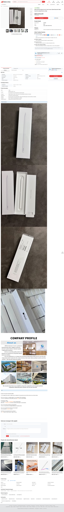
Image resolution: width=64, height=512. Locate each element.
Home (1, 6)
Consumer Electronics (5, 6)
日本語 (41, 506)
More (1, 502)
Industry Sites (37, 505)
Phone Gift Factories (19, 498)
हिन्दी (43, 506)
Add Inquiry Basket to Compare (17, 33)
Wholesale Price (33, 505)
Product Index (47, 505)
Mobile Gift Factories (4, 498)
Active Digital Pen (19, 494)
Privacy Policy (45, 508)
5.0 (52, 69)
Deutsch (30, 506)
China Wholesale (28, 505)
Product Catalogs (13, 480)
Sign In (36, 64)
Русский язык (24, 506)
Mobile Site (51, 505)
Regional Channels (42, 505)
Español (14, 506)
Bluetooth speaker (3, 485)
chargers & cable (3, 483)
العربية (36, 506)
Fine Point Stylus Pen (4, 494)
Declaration (41, 508)
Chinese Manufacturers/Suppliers (22, 505)
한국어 (39, 506)
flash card (33, 485)
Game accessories (18, 485)
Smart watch (33, 482)
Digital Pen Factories (26, 498)
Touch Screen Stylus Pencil (46, 498)
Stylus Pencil (32, 498)
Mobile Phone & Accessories (12, 6)
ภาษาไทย (46, 506)
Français (21, 506)
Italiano (28, 506)
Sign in (62, 2)
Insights (54, 505)
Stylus (17, 6)
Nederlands (33, 506)
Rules (62, 4)
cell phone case (34, 483)
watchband (18, 483)
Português (17, 506)
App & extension (52, 4)
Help (47, 4)
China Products (15, 505)
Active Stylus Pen (38, 498)
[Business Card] (61, 72)
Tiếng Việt (52, 506)
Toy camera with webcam (51, 485)
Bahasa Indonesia (56, 506)
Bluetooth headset (18, 482)
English (12, 506)
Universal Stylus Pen (54, 498)
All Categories (4, 4)
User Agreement (37, 508)
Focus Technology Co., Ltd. (26, 508)
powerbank (49, 483)
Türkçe (49, 506)
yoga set (2, 482)
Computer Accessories (51, 482)
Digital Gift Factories (11, 498)
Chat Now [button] (56, 78)
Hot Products (10, 505)
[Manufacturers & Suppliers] (5, 2)
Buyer (43, 4)
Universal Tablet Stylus (22, 6)
